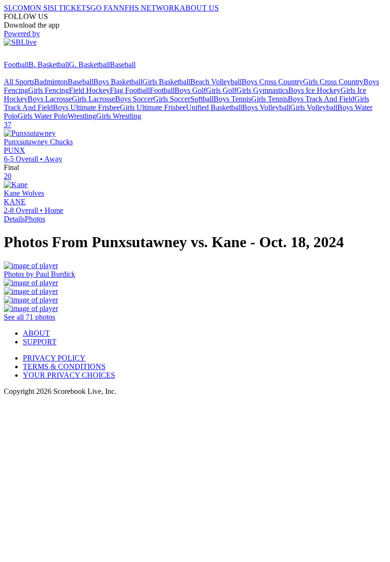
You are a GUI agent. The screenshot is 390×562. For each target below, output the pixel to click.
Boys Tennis (232, 99)
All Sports (19, 82)
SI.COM (17, 8)
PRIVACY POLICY (54, 358)
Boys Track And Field (321, 99)
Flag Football (130, 90)
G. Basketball (89, 64)
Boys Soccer (134, 99)
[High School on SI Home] (40, 56)
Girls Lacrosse (93, 99)
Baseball (123, 64)
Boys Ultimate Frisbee (86, 107)
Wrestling (82, 116)
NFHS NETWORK (149, 8)
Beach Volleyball (216, 82)
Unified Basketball (214, 107)
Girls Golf (221, 90)
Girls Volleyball (313, 107)
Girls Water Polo (43, 116)
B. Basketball (49, 64)
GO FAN (104, 8)
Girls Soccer (171, 99)
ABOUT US (199, 8)
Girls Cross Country (333, 82)
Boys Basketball (117, 82)
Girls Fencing (48, 90)
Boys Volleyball (266, 107)
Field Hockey (89, 90)
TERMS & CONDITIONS (64, 366)
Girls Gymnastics (262, 90)
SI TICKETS (70, 8)
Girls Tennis (269, 99)
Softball (202, 99)
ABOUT (36, 333)
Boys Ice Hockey (314, 90)
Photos (35, 219)
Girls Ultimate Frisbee (153, 107)
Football (16, 64)
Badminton (51, 82)
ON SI (40, 8)
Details (14, 219)
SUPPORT (40, 342)
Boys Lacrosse (50, 99)
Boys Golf (190, 90)
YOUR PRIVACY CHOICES (69, 375)
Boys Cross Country (272, 82)
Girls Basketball (166, 82)
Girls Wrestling (118, 116)
